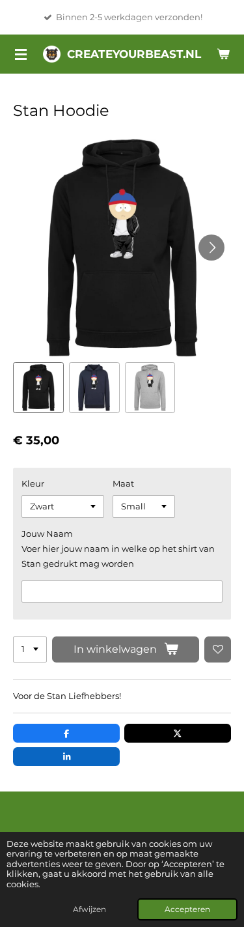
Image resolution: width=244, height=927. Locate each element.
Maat (123, 483)
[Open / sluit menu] (21, 54)
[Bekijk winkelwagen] (223, 54)
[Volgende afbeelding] (211, 248)
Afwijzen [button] (89, 909)
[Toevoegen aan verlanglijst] (217, 649)
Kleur (32, 483)
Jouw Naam (47, 533)
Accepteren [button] (187, 909)
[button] (38, 387)
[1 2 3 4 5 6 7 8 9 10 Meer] (30, 649)
